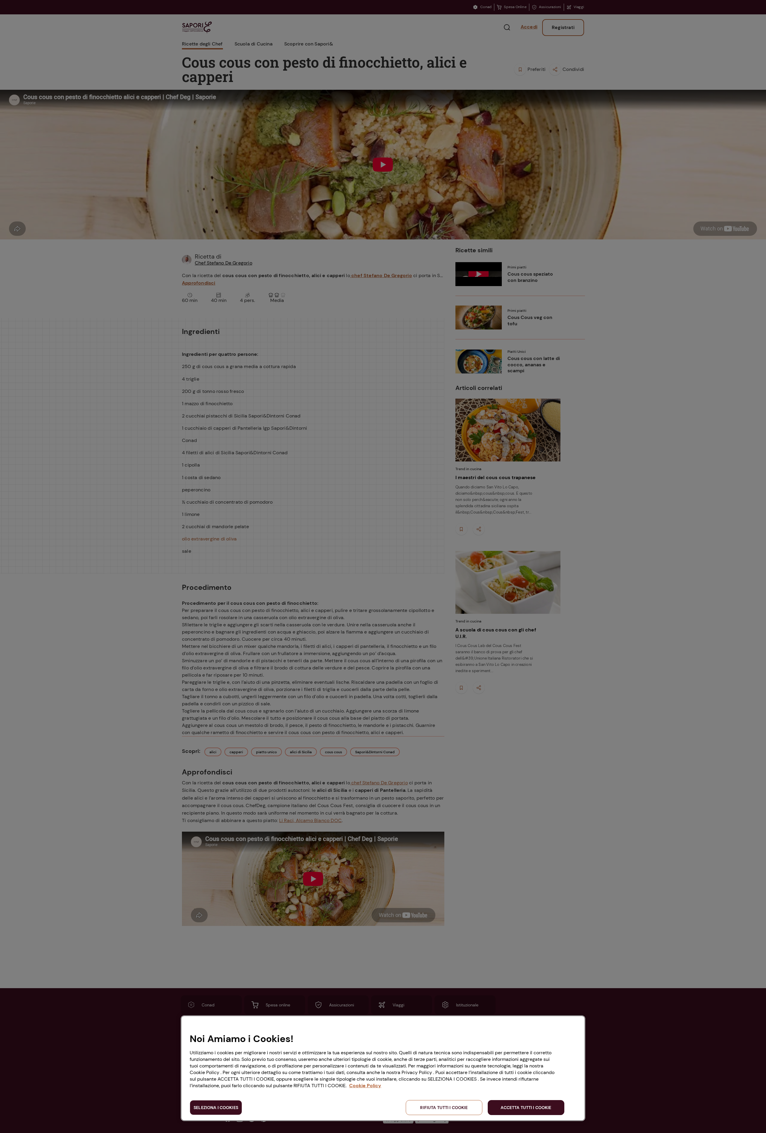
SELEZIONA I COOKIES (216, 1107)
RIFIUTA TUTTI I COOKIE (444, 1107)
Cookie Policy (365, 1085)
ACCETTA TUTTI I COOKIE (526, 1107)
